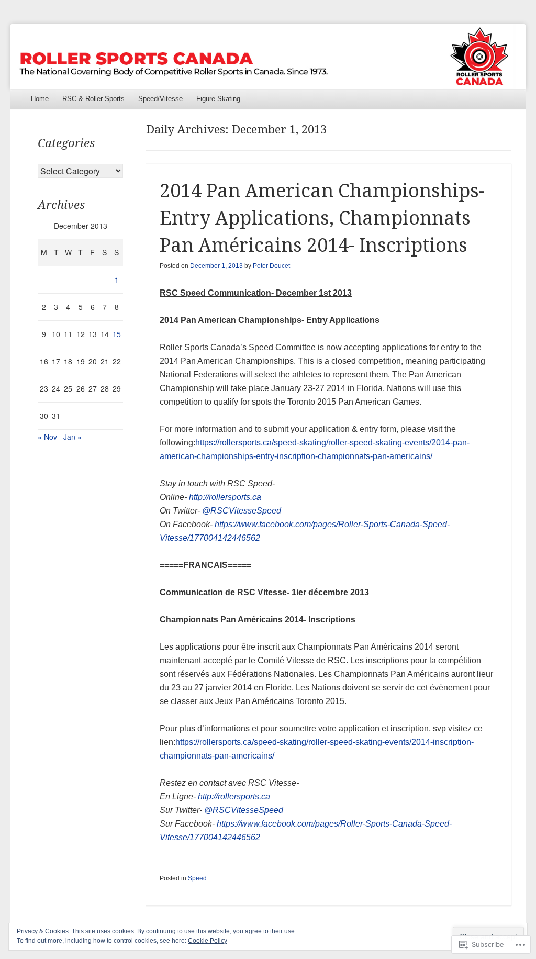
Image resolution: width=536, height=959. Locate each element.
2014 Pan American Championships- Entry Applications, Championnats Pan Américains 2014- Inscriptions (322, 218)
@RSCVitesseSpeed (241, 510)
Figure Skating (218, 99)
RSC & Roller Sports (93, 99)
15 (117, 334)
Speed (197, 878)
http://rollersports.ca (225, 497)
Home (40, 99)
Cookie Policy (207, 940)
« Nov (47, 436)
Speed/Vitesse (160, 99)
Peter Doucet (271, 266)
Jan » (72, 436)
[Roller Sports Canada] (267, 56)
